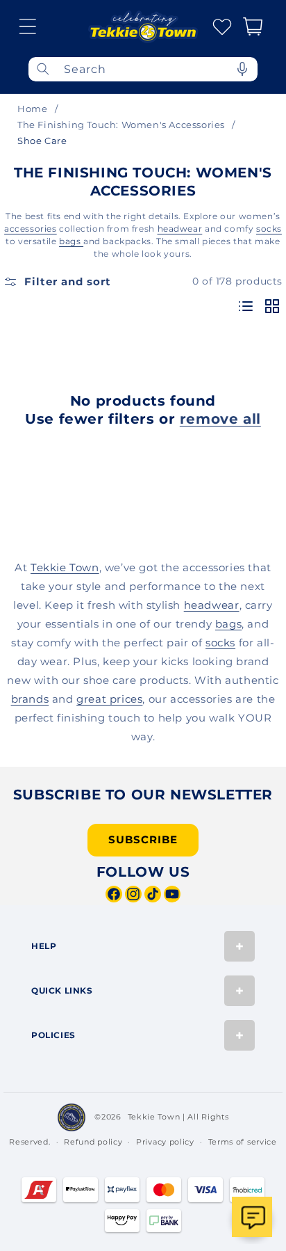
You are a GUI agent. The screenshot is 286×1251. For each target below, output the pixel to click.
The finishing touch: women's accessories (121, 124)
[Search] (43, 69)
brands (30, 699)
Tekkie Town (65, 567)
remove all (220, 419)
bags (71, 241)
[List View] (245, 307)
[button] (27, 26)
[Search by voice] (242, 69)
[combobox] (143, 69)
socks (269, 228)
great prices (109, 699)
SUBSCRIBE (143, 839)
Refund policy (93, 1142)
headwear (180, 228)
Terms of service (242, 1142)
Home (32, 108)
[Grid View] (272, 307)
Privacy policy (165, 1142)
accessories (30, 228)
